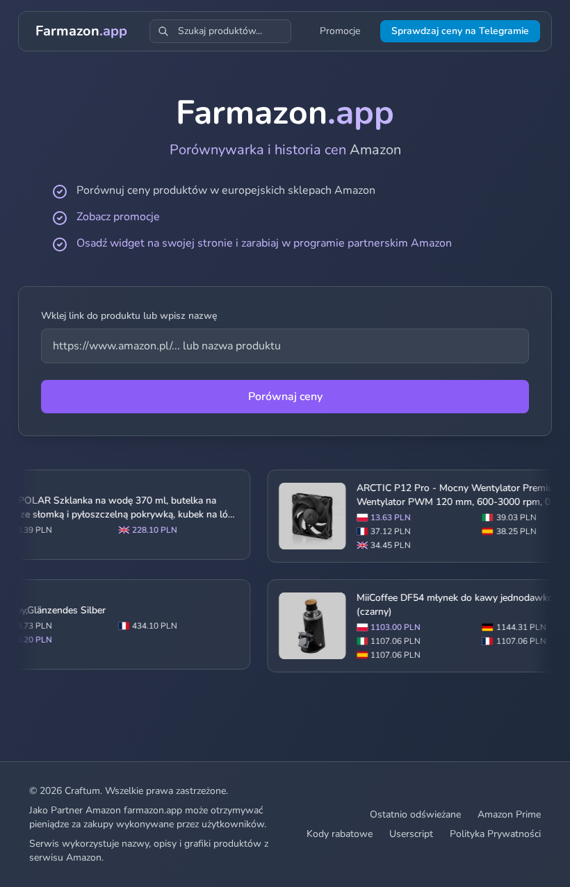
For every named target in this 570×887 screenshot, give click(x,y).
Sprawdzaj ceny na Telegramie (460, 31)
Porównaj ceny (285, 396)
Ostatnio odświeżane (415, 814)
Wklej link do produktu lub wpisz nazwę (129, 315)
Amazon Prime (509, 814)
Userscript (411, 833)
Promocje (340, 31)
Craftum (82, 790)
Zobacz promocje (118, 216)
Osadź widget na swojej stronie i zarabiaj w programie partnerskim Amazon (264, 243)
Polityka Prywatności (495, 833)
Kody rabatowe (340, 833)
